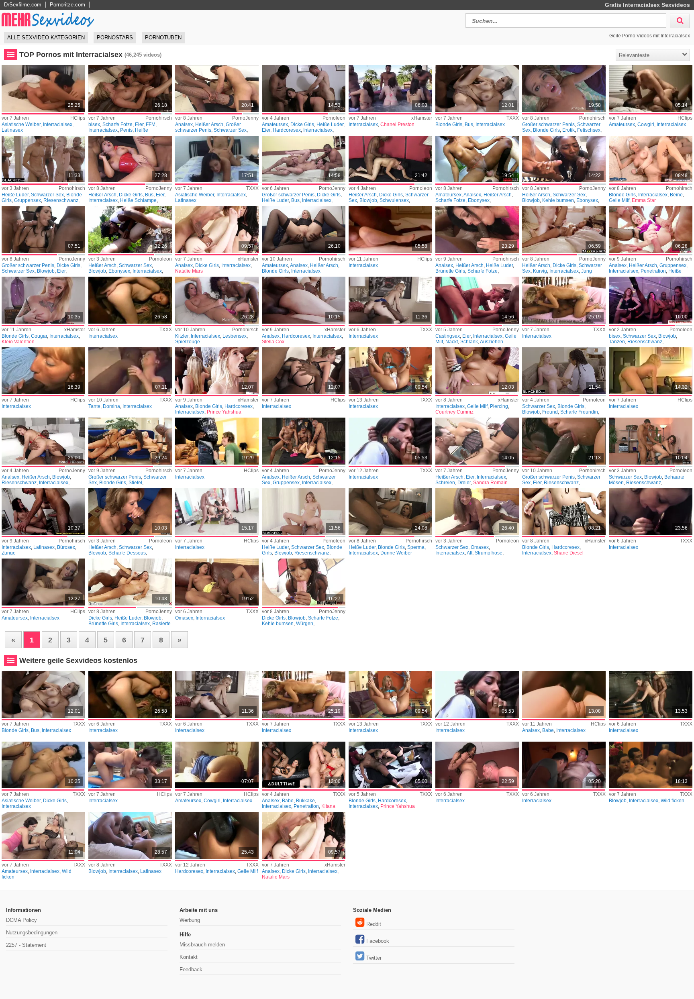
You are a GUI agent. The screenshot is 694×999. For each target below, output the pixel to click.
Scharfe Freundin (579, 412)
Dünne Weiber (396, 553)
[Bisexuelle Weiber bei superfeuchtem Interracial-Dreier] (129, 88)
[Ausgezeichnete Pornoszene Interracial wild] (650, 765)
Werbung (190, 920)
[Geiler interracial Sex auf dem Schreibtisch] (43, 511)
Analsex (184, 124)
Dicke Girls (302, 124)
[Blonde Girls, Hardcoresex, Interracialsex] (563, 511)
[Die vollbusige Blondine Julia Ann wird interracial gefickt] (476, 88)
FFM (150, 124)
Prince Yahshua (224, 412)
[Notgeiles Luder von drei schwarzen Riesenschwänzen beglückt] (303, 441)
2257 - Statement (26, 945)
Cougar (39, 336)
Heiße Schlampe (138, 200)
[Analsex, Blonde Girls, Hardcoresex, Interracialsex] (216, 370)
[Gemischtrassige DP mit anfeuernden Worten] (476, 441)
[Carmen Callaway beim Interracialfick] (563, 88)
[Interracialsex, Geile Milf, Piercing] (476, 370)
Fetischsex (588, 130)
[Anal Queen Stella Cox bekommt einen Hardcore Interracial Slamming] (303, 300)
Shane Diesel (569, 553)
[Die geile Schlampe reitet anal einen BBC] (43, 441)
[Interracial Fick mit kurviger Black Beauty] (563, 229)
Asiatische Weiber (21, 124)
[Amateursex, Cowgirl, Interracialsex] (650, 88)
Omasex (480, 547)
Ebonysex (479, 200)
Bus (469, 124)
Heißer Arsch (209, 124)
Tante (94, 406)
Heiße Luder (329, 124)
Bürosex (66, 547)
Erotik (568, 130)
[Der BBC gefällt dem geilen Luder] (129, 511)
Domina (111, 406)
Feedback (191, 969)
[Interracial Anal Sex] (303, 229)
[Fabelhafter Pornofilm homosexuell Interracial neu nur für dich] (563, 765)
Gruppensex (27, 200)
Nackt (451, 342)
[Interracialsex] (390, 88)
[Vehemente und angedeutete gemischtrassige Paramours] (390, 229)
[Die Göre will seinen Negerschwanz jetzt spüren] (650, 441)
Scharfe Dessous (127, 553)
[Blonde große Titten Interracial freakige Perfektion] (43, 300)
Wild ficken (672, 800)
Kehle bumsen (558, 200)
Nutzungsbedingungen (31, 933)
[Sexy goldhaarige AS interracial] (390, 370)
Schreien (445, 482)
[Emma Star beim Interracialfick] (650, 159)
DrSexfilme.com (22, 5)
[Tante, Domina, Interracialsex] (129, 370)
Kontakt (189, 957)
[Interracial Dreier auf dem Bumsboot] (563, 441)
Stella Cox (273, 342)
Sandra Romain (490, 482)
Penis (126, 130)
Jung (586, 271)
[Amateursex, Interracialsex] (43, 582)
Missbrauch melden (202, 945)
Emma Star (644, 200)
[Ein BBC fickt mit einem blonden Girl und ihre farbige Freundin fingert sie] (563, 370)
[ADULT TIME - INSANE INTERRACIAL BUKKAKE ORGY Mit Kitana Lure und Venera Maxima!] (303, 765)
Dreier (464, 482)
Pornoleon (334, 118)
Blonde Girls (448, 124)
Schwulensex (394, 200)
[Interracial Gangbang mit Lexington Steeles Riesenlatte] (129, 441)
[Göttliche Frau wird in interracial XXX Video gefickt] (563, 300)
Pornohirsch (158, 118)
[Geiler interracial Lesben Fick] (216, 300)
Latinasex (12, 130)
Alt (469, 553)
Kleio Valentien (18, 342)
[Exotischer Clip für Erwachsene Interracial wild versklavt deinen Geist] (43, 835)
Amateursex (275, 124)
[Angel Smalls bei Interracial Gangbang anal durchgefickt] (650, 229)
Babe (548, 730)
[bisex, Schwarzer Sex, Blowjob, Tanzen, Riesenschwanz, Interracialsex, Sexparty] (650, 300)
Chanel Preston (397, 124)
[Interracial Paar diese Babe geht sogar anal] (563, 694)
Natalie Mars (189, 271)
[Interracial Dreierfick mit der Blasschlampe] (43, 229)
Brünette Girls (450, 271)
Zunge (9, 553)
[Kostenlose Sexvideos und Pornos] (48, 19)
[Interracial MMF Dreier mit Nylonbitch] (216, 88)
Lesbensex (234, 336)
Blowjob (368, 200)
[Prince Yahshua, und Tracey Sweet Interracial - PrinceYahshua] (390, 765)
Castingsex (447, 336)
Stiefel (135, 482)
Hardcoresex (287, 130)
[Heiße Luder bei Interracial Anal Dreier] (476, 229)
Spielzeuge (187, 342)
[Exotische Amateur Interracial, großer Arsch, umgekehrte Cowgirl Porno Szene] (216, 765)
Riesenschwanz (60, 200)
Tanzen (617, 342)
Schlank (469, 342)
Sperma (416, 547)
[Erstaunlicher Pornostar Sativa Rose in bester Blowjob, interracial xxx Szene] (129, 835)
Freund (550, 412)
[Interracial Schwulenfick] (390, 159)
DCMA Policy (21, 920)
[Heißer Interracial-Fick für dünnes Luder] (390, 511)
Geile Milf (619, 200)
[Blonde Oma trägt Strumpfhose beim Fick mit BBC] (476, 511)
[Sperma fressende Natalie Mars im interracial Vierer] (216, 229)
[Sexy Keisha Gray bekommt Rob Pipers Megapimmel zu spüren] (129, 582)
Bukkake (305, 800)
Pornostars (115, 38)
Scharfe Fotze (117, 124)
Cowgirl (645, 124)
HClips (77, 118)
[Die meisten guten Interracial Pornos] (390, 441)
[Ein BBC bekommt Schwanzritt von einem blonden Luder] (303, 511)
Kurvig (540, 271)
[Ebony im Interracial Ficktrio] (563, 159)
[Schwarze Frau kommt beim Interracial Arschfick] (476, 159)
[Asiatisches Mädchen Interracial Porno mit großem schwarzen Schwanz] (43, 765)
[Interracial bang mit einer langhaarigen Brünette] (476, 765)
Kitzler (181, 336)
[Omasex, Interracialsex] (216, 582)
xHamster (421, 118)
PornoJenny (245, 118)
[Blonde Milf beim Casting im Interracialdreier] (476, 300)
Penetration (653, 271)
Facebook (377, 941)
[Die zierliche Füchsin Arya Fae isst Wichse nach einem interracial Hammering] (390, 300)
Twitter (374, 958)
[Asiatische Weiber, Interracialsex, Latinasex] (43, 88)
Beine (676, 195)
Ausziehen (491, 342)
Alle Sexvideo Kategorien (46, 38)
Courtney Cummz (454, 412)
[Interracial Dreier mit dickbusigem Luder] (303, 159)
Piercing (499, 406)
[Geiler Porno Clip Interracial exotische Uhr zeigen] (129, 300)
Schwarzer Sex (230, 130)
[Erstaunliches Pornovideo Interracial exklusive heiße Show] (129, 765)
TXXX (512, 118)
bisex (94, 124)
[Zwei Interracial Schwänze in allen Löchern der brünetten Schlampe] (129, 159)
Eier (139, 124)
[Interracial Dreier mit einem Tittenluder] (303, 88)
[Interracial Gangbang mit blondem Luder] (43, 159)
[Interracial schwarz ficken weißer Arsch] (650, 694)
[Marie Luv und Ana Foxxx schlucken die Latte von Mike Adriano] (303, 582)
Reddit (373, 924)
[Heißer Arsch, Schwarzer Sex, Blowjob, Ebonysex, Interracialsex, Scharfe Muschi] (129, 229)
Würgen (304, 623)
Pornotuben (163, 38)
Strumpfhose (488, 553)
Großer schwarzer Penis (208, 127)
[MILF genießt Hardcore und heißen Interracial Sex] (216, 835)
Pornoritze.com (67, 5)
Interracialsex (57, 124)
